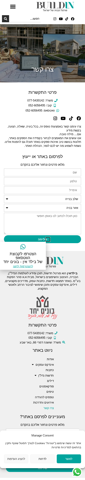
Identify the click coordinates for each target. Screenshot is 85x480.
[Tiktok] (66, 18)
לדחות (42, 458)
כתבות (50, 370)
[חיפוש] (5, 18)
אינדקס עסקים (45, 364)
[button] (12, 6)
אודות (50, 359)
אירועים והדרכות (43, 402)
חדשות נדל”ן (46, 375)
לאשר (68, 458)
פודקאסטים (46, 386)
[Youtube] (60, 18)
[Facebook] (72, 18)
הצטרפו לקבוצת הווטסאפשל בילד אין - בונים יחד (22, 258)
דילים (50, 380)
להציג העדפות (16, 458)
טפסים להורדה (44, 397)
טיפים (50, 391)
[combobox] (25, 18)
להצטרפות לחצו (23, 266)
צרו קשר (48, 408)
